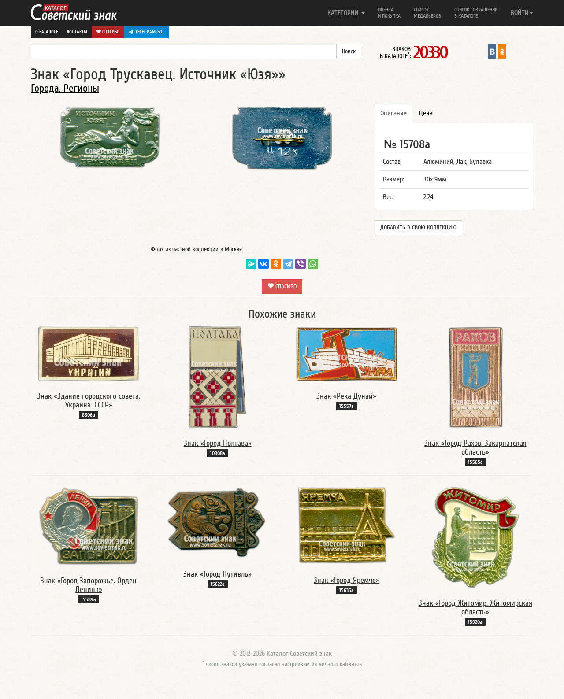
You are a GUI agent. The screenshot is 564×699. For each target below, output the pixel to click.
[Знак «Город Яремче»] (346, 525)
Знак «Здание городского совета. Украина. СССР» (88, 401)
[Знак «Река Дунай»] (346, 354)
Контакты (77, 32)
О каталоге (46, 32)
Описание (393, 113)
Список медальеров (427, 13)
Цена (426, 113)
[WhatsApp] (313, 264)
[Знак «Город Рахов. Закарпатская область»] (475, 377)
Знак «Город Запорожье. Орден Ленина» (89, 585)
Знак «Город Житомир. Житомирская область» (475, 608)
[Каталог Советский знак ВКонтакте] (492, 51)
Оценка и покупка (389, 13)
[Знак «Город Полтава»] (217, 377)
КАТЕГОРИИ (343, 13)
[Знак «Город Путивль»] (218, 522)
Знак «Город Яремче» (346, 580)
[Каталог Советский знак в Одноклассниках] (502, 51)
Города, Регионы (65, 88)
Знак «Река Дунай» (346, 396)
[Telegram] (288, 264)
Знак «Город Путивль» (217, 574)
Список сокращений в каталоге (475, 13)
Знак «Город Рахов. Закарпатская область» (475, 448)
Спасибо (110, 32)
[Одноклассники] (276, 264)
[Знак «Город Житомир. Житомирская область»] (475, 537)
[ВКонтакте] (263, 264)
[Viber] (300, 264)
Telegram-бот (149, 32)
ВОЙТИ (520, 13)
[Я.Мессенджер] (251, 264)
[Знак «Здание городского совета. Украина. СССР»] (88, 354)
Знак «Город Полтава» (218, 443)
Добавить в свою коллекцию (418, 227)
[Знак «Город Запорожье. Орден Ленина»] (88, 526)
